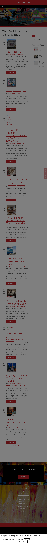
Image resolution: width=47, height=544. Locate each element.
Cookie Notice (27, 539)
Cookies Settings (23, 541)
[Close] (45, 535)
